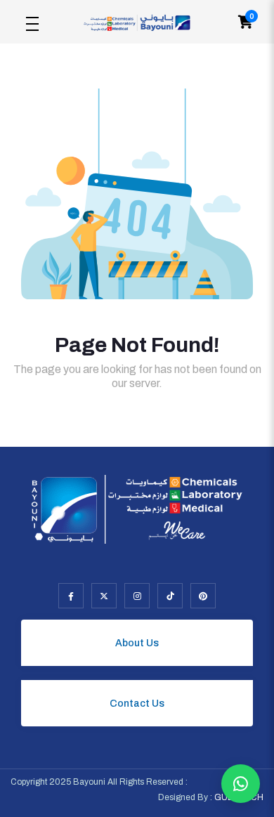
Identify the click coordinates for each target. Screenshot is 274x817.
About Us (137, 643)
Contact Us (137, 703)
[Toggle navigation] (32, 22)
